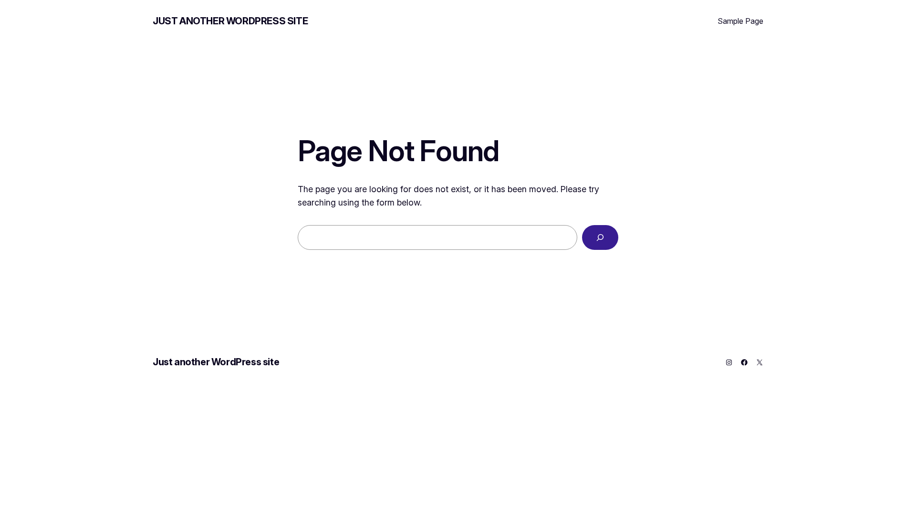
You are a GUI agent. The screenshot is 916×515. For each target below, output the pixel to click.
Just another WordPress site (230, 21)
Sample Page (740, 21)
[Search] (600, 237)
